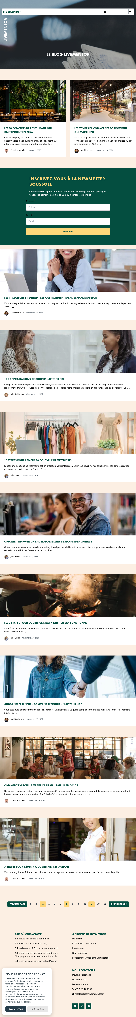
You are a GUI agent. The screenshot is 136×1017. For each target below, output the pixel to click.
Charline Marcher (18, 150)
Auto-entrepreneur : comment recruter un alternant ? (43, 704)
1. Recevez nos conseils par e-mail (32, 938)
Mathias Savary (87, 150)
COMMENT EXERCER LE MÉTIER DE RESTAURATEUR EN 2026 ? (41, 785)
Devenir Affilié (79, 979)
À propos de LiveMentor (89, 934)
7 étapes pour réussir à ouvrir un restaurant (36, 866)
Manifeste (77, 938)
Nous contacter (83, 970)
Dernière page (119, 904)
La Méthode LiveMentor (84, 943)
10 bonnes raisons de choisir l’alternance (34, 379)
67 (98, 904)
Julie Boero (15, 475)
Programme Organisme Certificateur (90, 957)
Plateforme (78, 948)
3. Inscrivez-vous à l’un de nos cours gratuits (37, 948)
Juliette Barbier (17, 394)
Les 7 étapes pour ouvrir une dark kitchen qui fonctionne (45, 623)
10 (85, 904)
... (51, 143)
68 (105, 904)
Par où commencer (28, 934)
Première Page (17, 904)
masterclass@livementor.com (89, 993)
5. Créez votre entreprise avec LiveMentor (36, 960)
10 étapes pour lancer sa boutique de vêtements (37, 460)
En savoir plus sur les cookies (24, 1000)
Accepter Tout (16, 1009)
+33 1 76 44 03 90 (83, 989)
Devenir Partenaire (81, 974)
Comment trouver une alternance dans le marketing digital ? (48, 541)
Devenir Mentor (80, 984)
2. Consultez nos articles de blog (31, 943)
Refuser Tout (37, 1009)
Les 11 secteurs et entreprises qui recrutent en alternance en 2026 (50, 297)
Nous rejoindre (79, 953)
